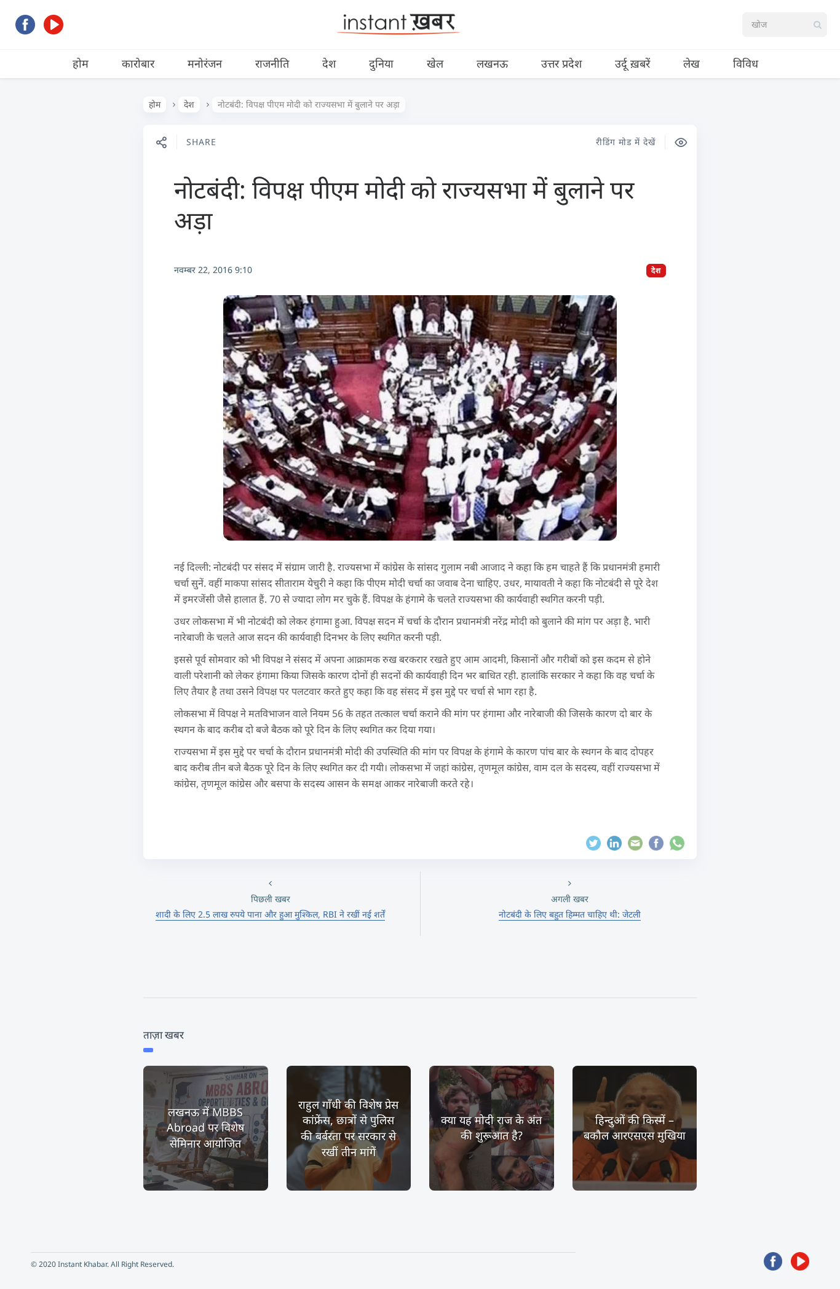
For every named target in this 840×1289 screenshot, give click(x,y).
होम (81, 63)
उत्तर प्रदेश (561, 63)
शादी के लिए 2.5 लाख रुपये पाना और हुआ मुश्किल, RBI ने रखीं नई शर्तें (270, 914)
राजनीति (272, 63)
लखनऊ (492, 63)
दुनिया (381, 63)
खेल (435, 63)
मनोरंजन (205, 63)
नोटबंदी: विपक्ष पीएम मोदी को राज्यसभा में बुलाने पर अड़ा (404, 204)
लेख (691, 63)
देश (329, 63)
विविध (745, 63)
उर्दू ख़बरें (632, 63)
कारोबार (138, 63)
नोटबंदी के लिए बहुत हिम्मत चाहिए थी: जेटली (570, 914)
